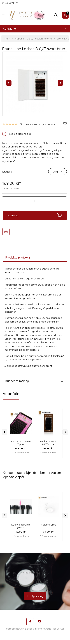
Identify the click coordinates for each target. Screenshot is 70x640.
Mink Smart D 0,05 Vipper (21, 443)
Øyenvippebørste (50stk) (21, 526)
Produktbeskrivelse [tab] (17, 257)
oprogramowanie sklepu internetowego (28, 628)
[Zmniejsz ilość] (5, 201)
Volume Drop (48, 524)
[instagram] (39, 621)
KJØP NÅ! (13, 215)
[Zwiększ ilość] (64, 201)
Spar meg (37, 596)
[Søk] (56, 16)
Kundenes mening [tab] (17, 381)
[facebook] (30, 621)
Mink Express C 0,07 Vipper (48, 443)
